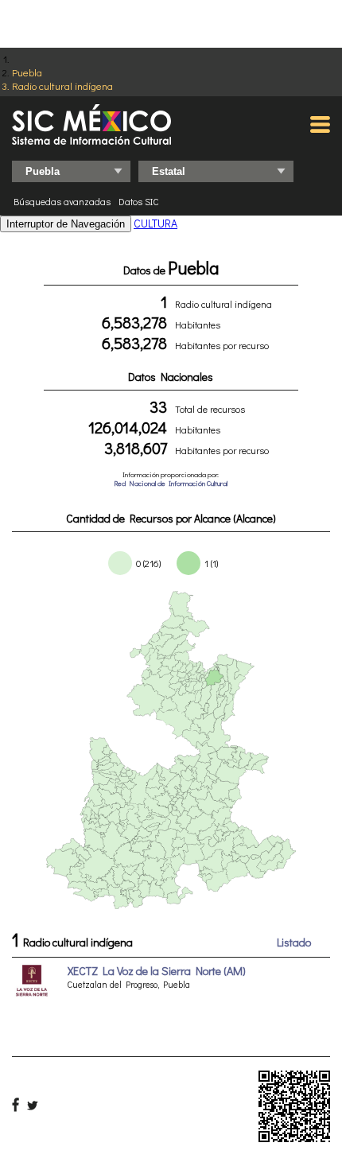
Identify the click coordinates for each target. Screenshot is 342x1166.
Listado (294, 942)
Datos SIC (139, 201)
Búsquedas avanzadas (62, 201)
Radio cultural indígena (62, 85)
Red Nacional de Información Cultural (170, 483)
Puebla (27, 72)
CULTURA (155, 223)
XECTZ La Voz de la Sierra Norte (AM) (157, 970)
